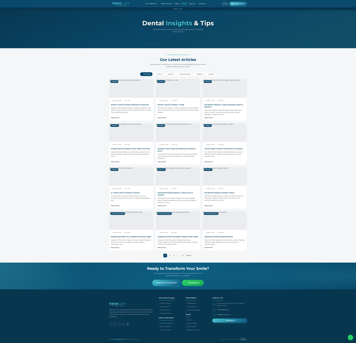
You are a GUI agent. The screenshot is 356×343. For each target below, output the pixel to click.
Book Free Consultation (166, 283)
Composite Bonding (193, 310)
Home (175, 9)
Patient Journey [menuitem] (166, 3)
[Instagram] (115, 324)
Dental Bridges (192, 306)
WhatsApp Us (194, 283)
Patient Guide (191, 326)
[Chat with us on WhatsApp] (350, 337)
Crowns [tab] (159, 74)
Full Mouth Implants (166, 323)
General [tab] (170, 74)
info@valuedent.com (223, 314)
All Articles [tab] (147, 74)
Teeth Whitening (165, 313)
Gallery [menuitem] (177, 3)
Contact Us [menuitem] (202, 3)
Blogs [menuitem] (184, 3)
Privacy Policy (223, 339)
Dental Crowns (165, 306)
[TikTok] (128, 324)
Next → (189, 255)
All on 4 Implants (165, 326)
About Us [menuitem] (192, 3)
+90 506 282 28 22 (223, 310)
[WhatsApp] (119, 324)
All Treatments (191, 303)
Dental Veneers (165, 310)
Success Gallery (192, 323)
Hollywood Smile (165, 303)
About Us (190, 320)
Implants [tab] (199, 74)
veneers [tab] (211, 74)
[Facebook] (111, 324)
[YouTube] (123, 324)
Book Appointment (238, 4)
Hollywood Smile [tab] (184, 74)
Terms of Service (233, 339)
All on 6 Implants (165, 330)
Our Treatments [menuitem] (150, 3)
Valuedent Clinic (119, 339)
